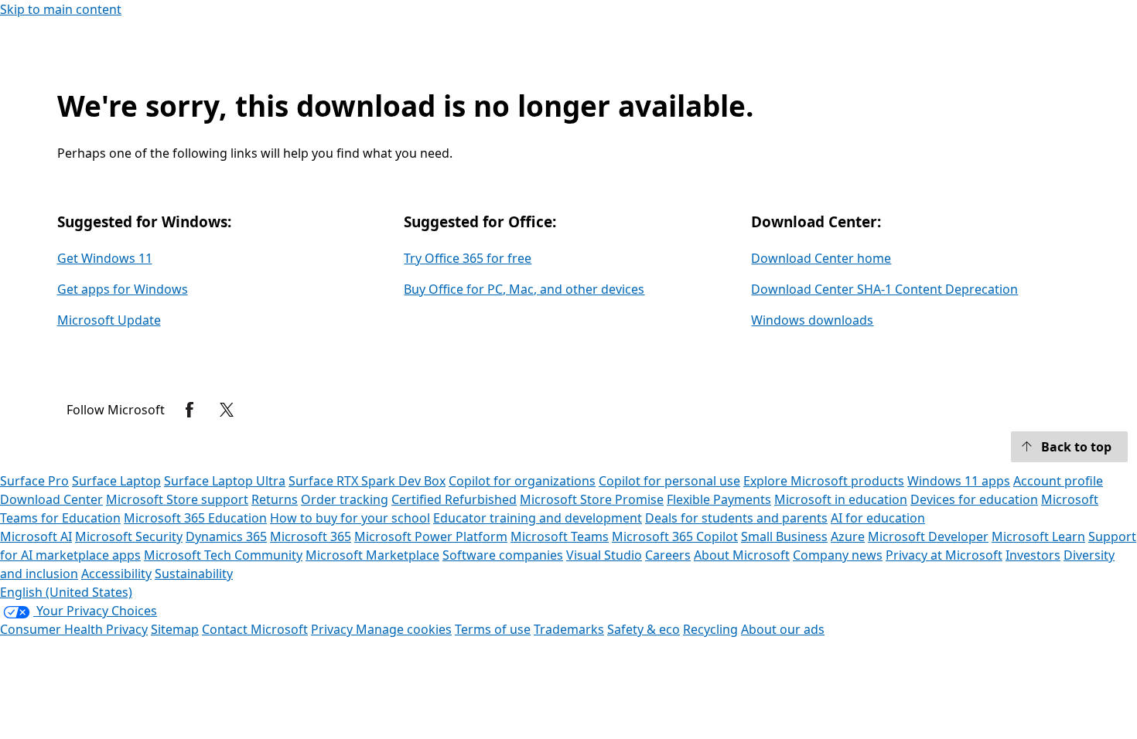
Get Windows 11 (104, 258)
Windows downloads (812, 320)
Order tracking (344, 499)
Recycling (710, 629)
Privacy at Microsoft (944, 555)
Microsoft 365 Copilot (675, 536)
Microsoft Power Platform (430, 536)
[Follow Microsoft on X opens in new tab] (226, 409)
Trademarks (569, 629)
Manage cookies (404, 629)
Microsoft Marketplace (372, 555)
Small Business (784, 536)
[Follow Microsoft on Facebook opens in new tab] (189, 409)
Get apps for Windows (122, 289)
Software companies (502, 555)
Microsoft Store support (177, 499)
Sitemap (175, 629)
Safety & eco (643, 629)
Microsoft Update (109, 320)
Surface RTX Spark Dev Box (367, 480)
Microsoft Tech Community (223, 555)
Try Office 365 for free (467, 258)
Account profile (1058, 480)
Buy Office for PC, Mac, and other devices (524, 289)
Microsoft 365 (310, 536)
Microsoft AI (36, 536)
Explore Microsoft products (823, 480)
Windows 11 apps (958, 480)
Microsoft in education (840, 499)
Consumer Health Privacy (74, 629)
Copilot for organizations (522, 480)
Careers (668, 555)
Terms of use (493, 629)
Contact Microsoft (255, 629)
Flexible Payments (719, 499)
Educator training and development (537, 517)
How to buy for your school (350, 517)
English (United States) (66, 592)
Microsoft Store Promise (592, 499)
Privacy (333, 629)
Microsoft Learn (1038, 536)
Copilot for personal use (669, 480)
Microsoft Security (129, 536)
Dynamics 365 (226, 536)
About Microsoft (742, 555)
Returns (274, 499)
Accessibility (116, 573)
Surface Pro (34, 480)
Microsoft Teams (559, 536)
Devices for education (974, 499)
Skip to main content (60, 9)
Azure (848, 536)
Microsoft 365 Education (195, 517)
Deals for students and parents (736, 517)
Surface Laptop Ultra (224, 480)
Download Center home (821, 258)
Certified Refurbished (454, 499)
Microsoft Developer (928, 536)
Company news (838, 555)
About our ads (783, 629)
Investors (1033, 555)
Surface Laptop (116, 480)
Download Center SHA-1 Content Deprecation (884, 289)
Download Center (51, 499)
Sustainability (194, 573)
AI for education (878, 517)
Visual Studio (604, 555)
